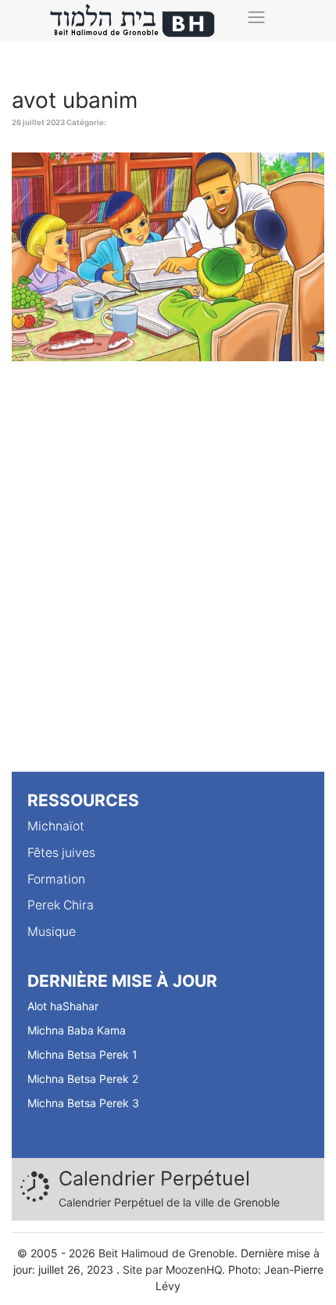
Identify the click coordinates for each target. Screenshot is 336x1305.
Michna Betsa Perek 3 (83, 1103)
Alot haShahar (62, 1006)
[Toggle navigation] (256, 17)
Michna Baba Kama (76, 1030)
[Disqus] (168, 572)
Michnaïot (55, 826)
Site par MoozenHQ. (174, 1269)
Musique (51, 931)
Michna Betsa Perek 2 (82, 1078)
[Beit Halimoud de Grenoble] (133, 20)
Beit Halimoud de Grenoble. (168, 1253)
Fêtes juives (61, 852)
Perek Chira (60, 905)
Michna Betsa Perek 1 (82, 1054)
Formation (56, 879)
